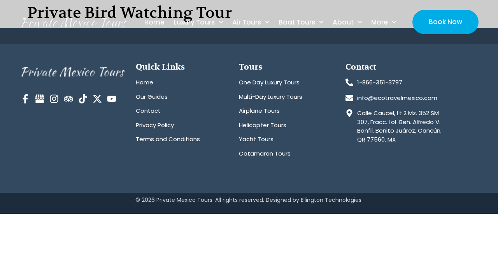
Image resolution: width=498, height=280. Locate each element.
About (343, 22)
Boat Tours (297, 22)
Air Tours (246, 22)
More (379, 22)
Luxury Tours (194, 22)
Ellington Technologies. (332, 200)
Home (154, 22)
